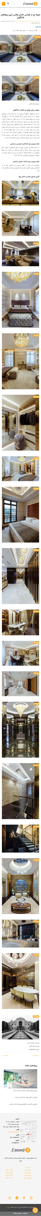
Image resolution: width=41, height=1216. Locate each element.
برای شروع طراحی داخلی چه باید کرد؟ (25, 1090)
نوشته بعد (4, 1055)
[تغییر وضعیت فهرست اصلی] (3, 3)
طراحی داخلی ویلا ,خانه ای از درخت (26, 1097)
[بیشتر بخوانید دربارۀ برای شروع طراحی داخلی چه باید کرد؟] (20, 1079)
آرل (39, 21)
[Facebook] (24, 1198)
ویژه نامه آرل (27, 1175)
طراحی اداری (9, 1175)
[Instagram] (31, 1198)
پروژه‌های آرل (27, 1178)
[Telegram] (17, 1198)
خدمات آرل (9, 1177)
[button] (8, 3)
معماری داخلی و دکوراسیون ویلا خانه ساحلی (23, 1104)
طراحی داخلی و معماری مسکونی (21, 21)
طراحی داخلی (9, 1170)
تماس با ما (27, 1170)
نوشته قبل (36, 1055)
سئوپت (8, 1207)
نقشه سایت (27, 1173)
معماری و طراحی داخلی (33, 21)
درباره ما (27, 1167)
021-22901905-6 (14, 1132)
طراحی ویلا (9, 1172)
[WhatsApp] (10, 1198)
